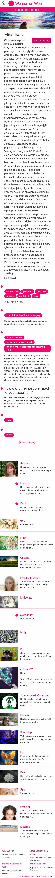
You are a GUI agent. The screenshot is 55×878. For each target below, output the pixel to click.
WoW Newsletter (38, 863)
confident (24, 296)
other (9, 434)
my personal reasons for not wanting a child (25, 348)
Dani (23, 503)
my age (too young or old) (19, 342)
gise (22, 520)
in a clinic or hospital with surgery (23, 315)
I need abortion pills (27, 9)
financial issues (14, 337)
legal (8, 420)
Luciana (25, 483)
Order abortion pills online (39, 852)
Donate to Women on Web (12, 865)
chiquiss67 (26, 669)
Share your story (41, 40)
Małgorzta (26, 597)
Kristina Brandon (30, 577)
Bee (22, 772)
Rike (22, 789)
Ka (21, 649)
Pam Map (26, 732)
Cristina (24, 558)
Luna (23, 538)
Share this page (28, 442)
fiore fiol (25, 807)
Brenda (24, 715)
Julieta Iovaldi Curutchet (34, 695)
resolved (41, 291)
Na (22, 752)
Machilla (25, 826)
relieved (10, 296)
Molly (23, 632)
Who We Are (8, 850)
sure (36, 296)
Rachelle (25, 463)
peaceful (27, 291)
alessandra (26, 615)
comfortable (12, 291)
